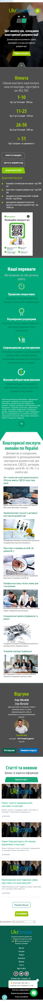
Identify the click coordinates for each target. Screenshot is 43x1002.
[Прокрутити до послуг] (22, 424)
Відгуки (21, 962)
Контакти (21, 958)
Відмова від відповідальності (21, 993)
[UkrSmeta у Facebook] (16, 973)
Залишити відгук (28, 750)
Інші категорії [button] (21, 780)
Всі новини (21, 914)
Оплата (21, 955)
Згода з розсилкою (21, 997)
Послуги (21, 951)
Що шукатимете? (6, 922)
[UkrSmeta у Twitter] (21, 973)
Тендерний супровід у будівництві (17, 651)
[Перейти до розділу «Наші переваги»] (21, 65)
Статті (21, 965)
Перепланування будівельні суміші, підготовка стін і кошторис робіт (20, 881)
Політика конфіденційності (21, 990)
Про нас (21, 948)
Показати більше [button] (21, 905)
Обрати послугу (22, 53)
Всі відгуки (9, 750)
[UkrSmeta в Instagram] (26, 973)
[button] (37, 10)
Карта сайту (21, 968)
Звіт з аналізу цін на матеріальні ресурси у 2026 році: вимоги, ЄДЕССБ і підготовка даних (20, 480)
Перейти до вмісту (6, 1)
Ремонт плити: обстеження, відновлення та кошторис (19, 843)
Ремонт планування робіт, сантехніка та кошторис (17, 804)
